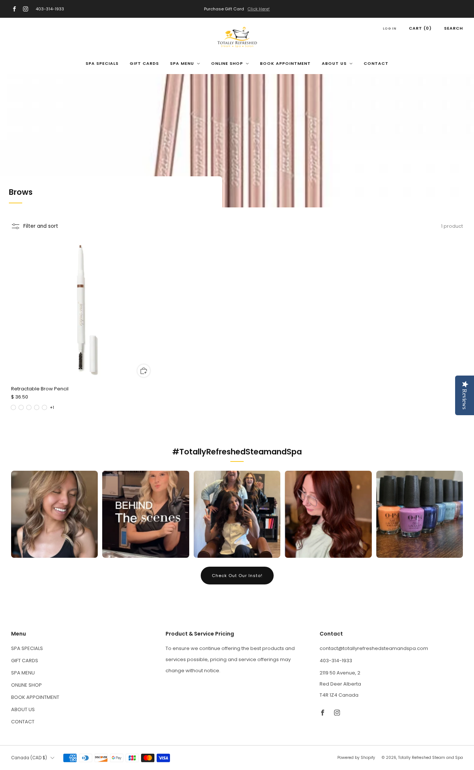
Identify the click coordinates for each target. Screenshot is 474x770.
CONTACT (376, 63)
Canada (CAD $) (29, 758)
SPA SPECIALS (102, 63)
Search (453, 28)
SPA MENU (182, 63)
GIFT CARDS (144, 63)
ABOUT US (334, 63)
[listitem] (237, 9)
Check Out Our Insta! (237, 576)
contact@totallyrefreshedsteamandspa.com (374, 648)
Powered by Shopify (356, 757)
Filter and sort (40, 226)
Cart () (420, 28)
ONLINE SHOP (227, 63)
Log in (390, 28)
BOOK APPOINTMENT (285, 63)
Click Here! (258, 9)
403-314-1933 (50, 9)
